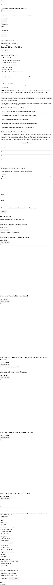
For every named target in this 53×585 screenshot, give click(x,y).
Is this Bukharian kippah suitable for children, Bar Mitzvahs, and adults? (19, 123)
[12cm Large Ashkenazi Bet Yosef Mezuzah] (10, 367)
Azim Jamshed (21, 570)
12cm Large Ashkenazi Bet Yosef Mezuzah (13, 372)
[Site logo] (8, 12)
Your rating (4, 174)
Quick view (1, 222)
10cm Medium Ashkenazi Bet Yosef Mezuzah (14, 296)
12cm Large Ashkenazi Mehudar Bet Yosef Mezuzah (16, 432)
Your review (4, 178)
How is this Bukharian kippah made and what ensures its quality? (18, 127)
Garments (7, 40)
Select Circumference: (7, 76)
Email (2, 200)
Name (2, 194)
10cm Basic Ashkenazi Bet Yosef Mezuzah (13, 224)
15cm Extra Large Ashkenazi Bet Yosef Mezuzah (15, 493)
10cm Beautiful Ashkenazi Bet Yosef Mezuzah (14, 237)
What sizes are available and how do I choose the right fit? (16, 119)
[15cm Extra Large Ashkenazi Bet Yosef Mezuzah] (25, 464)
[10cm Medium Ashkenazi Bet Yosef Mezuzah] (25, 267)
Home (2, 40)
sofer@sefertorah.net (6, 6)
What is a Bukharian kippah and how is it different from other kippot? (18, 111)
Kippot (12, 40)
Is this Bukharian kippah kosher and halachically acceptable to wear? (19, 115)
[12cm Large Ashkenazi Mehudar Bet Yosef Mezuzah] (25, 403)
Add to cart (10, 83)
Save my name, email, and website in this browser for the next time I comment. (19, 207)
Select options (13, 578)
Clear (28, 78)
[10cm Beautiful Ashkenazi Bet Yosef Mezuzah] (9, 232)
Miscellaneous (14, 55)
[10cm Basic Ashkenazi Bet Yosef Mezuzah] (12, 219)
